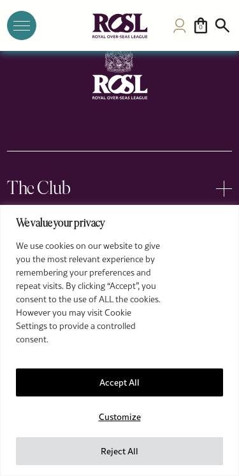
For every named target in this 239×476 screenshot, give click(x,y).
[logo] (120, 25)
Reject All (119, 451)
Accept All (119, 382)
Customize (120, 416)
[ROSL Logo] (120, 72)
